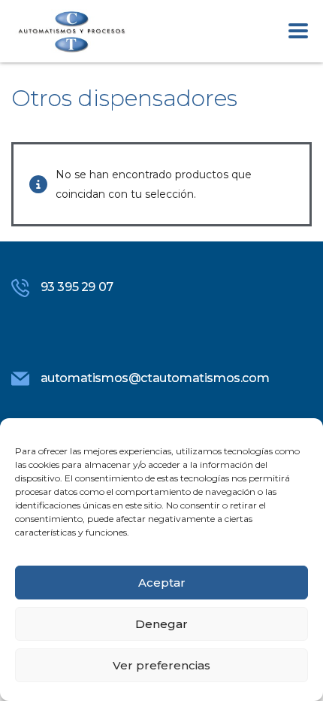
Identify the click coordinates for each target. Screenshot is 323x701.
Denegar (161, 624)
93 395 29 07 (77, 287)
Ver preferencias (161, 665)
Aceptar (162, 582)
